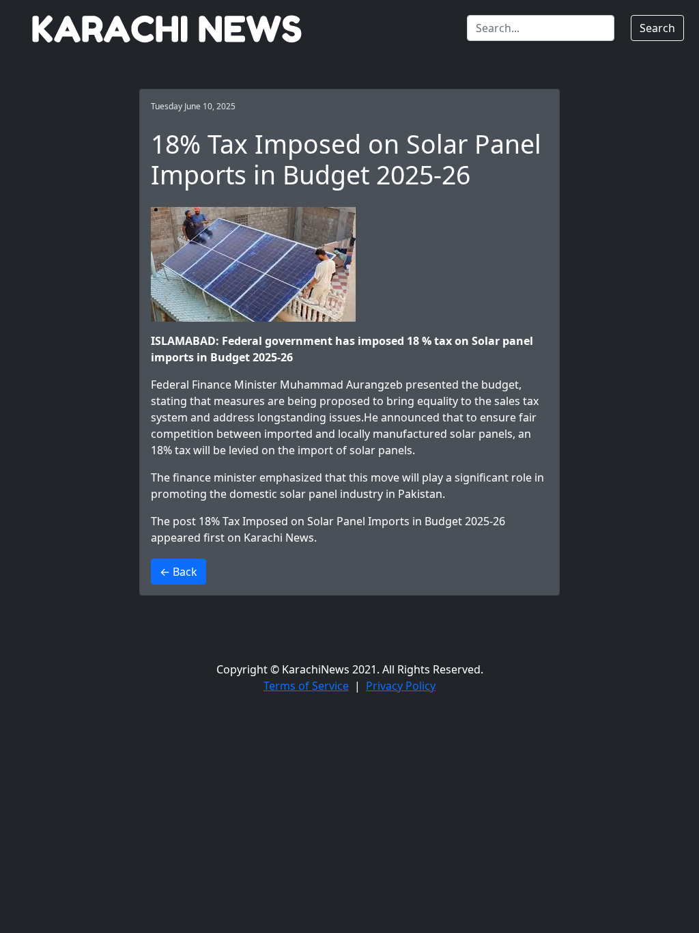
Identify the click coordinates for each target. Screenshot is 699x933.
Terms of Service (306, 685)
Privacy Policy (401, 685)
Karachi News (279, 537)
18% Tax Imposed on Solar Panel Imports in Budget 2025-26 (352, 521)
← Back (178, 571)
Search (657, 28)
